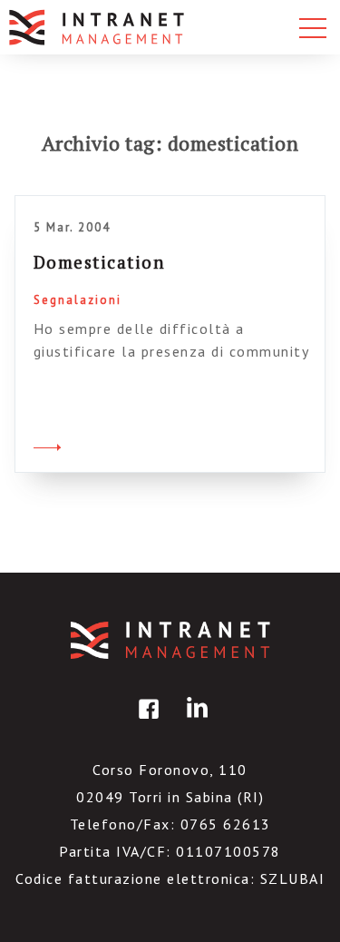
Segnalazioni (77, 300)
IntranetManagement (170, 640)
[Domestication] (47, 444)
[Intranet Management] (98, 27)
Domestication (100, 261)
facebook (146, 722)
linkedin (194, 722)
